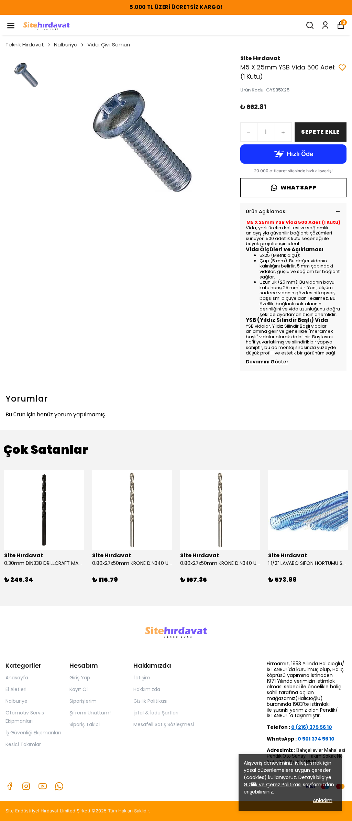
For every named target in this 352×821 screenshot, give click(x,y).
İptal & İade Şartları (155, 712)
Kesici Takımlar (23, 744)
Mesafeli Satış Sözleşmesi (163, 724)
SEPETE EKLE (320, 132)
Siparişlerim (83, 701)
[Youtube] (42, 786)
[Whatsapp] (59, 786)
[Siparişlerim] (325, 25)
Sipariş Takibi (84, 724)
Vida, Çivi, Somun (108, 44)
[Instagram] (26, 786)
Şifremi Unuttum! (90, 712)
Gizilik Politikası (150, 701)
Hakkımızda (146, 689)
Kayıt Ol (78, 689)
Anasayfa (17, 677)
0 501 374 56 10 (316, 738)
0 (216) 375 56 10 (311, 727)
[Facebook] (10, 786)
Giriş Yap (79, 677)
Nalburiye (65, 44)
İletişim (141, 677)
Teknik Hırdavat (25, 44)
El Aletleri (16, 689)
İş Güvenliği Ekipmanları (33, 732)
